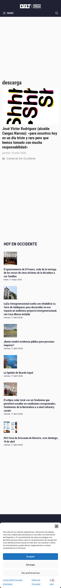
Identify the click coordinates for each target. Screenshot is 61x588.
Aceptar (30, 556)
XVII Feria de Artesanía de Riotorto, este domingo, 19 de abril (31, 439)
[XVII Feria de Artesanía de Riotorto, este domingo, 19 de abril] (10, 431)
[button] (56, 526)
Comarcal (12, 158)
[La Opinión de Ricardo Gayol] (10, 366)
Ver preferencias (30, 573)
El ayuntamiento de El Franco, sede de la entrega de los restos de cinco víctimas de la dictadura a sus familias (30, 272)
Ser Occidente (27, 158)
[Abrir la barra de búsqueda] (56, 13)
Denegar (30, 564)
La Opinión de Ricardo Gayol (18, 372)
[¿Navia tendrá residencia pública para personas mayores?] (10, 335)
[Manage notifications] (53, 580)
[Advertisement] (30, 49)
